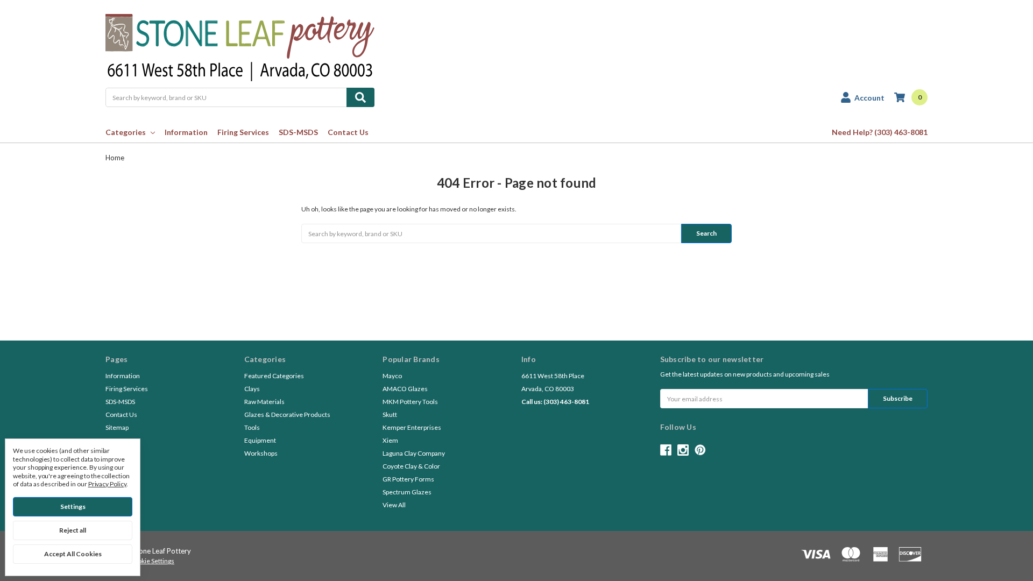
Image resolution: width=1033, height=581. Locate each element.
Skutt (390, 414)
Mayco (392, 376)
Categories (125, 132)
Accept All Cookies (73, 554)
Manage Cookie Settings (139, 561)
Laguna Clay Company (414, 453)
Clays (252, 389)
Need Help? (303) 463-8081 (880, 132)
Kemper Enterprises (412, 427)
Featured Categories (274, 376)
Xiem (390, 440)
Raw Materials (264, 402)
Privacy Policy (107, 484)
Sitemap (117, 427)
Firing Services (243, 132)
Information (186, 132)
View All (394, 505)
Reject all (72, 530)
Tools (252, 427)
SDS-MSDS (298, 132)
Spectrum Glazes (407, 492)
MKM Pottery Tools (410, 402)
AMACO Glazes (405, 389)
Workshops (261, 453)
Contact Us (348, 132)
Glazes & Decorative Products (287, 414)
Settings (73, 506)
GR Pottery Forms (408, 479)
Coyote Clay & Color (411, 466)
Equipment (260, 440)
